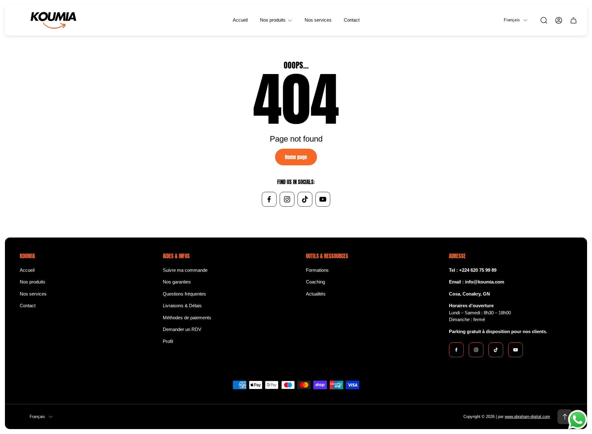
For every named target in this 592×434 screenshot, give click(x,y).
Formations (317, 270)
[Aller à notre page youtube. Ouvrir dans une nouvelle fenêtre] (322, 199)
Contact (27, 305)
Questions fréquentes (184, 293)
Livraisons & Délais (182, 305)
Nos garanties (177, 281)
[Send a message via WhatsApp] (577, 419)
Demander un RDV (182, 329)
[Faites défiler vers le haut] (564, 416)
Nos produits (32, 281)
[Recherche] (544, 20)
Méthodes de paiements (187, 317)
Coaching (315, 281)
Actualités (316, 293)
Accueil (27, 270)
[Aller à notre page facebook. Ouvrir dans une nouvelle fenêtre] (269, 199)
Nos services (33, 293)
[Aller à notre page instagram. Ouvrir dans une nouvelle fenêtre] (287, 199)
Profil (168, 341)
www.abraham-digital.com (527, 416)
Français (512, 20)
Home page (296, 157)
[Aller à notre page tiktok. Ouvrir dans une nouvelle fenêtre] (305, 199)
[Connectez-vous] (558, 20)
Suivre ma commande (185, 270)
